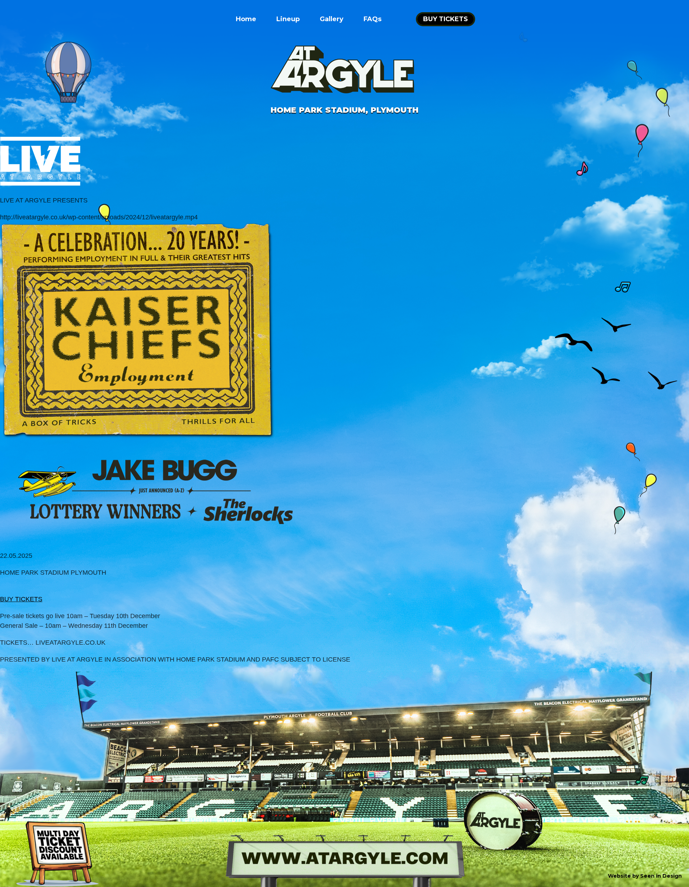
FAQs (372, 19)
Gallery (331, 19)
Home (246, 19)
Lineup (288, 19)
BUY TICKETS (445, 19)
